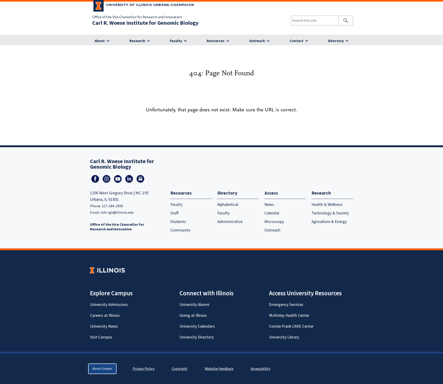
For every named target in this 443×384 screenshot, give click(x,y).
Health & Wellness (327, 204)
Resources (215, 40)
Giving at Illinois (193, 315)
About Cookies (102, 368)
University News (104, 326)
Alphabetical (227, 204)
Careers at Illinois (105, 315)
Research (137, 40)
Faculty (176, 40)
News (269, 204)
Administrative (229, 222)
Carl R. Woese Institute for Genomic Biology (145, 23)
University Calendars (197, 326)
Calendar (272, 213)
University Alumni (194, 305)
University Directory (197, 337)
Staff (174, 213)
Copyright (180, 368)
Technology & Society (330, 213)
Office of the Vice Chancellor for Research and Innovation (137, 17)
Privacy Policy (143, 368)
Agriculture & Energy (329, 222)
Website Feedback (219, 368)
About (100, 40)
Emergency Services (286, 305)
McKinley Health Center (289, 315)
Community (180, 230)
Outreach (257, 40)
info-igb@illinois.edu (117, 212)
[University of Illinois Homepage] (107, 270)
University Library (284, 337)
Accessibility (260, 368)
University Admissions (109, 305)
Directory (336, 40)
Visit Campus (101, 337)
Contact (296, 40)
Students (178, 222)
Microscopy (274, 222)
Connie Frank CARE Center (291, 326)
